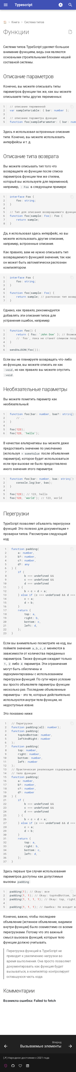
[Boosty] (20, 1065)
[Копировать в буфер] (72, 106)
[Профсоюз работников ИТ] (5, 1065)
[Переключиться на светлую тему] (61, 5)
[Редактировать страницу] (70, 32)
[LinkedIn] (27, 1065)
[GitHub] (13, 1065)
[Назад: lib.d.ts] (6, 1045)
